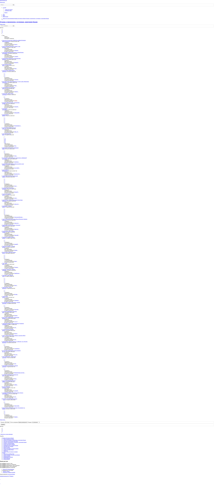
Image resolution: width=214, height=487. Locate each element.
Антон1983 (4, 109)
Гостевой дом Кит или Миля (8, 329)
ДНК (3, 312)
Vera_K (3, 253)
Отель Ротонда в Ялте (6, 64)
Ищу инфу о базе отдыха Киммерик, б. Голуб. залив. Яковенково (15, 81)
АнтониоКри (4, 53)
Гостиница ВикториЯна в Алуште (9, 127)
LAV (15, 327)
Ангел (15, 285)
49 (4, 139)
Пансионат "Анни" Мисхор (7, 275)
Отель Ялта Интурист (6, 133)
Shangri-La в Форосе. (6, 194)
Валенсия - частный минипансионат (9, 398)
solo (15, 339)
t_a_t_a (15, 321)
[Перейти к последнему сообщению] (17, 44)
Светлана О (4, 82)
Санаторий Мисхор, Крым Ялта (8, 87)
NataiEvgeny (16, 273)
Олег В (15, 44)
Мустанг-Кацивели (6, 386)
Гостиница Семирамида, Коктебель (9, 311)
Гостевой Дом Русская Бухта (8, 188)
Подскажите (4, 108)
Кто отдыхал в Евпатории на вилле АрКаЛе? (11, 350)
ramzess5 (4, 357)
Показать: (3, 422)
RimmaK (4, 318)
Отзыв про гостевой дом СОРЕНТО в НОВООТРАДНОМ (14, 40)
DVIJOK (3, 103)
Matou (3, 148)
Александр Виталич (18, 217)
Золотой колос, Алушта (7, 287)
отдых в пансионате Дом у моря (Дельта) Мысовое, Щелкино (14, 219)
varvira (3, 297)
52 (4, 142)
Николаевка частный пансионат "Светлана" (11, 225)
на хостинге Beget (11, 474)
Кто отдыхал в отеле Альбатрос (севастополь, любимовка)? (14, 157)
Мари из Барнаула (6, 41)
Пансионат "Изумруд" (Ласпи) (8, 237)
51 (4, 141)
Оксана (15, 315)
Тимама (3, 232)
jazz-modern (4, 158)
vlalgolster (4, 270)
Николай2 (16, 235)
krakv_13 (4, 128)
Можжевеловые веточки (19, 372)
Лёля (3, 65)
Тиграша (16, 267)
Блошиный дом (5, 114)
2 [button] (2, 30)
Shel (3, 375)
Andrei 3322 (16, 405)
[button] (2, 33)
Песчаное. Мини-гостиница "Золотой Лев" (11, 102)
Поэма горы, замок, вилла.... (8, 93)
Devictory (4, 47)
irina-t (15, 186)
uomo (4, 399)
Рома (15, 85)
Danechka (4, 303)
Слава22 (16, 56)
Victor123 (16, 79)
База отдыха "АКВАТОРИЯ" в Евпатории (10, 317)
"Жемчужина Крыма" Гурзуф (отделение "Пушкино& (13, 323)
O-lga (15, 155)
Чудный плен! (5, 296)
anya (3, 336)
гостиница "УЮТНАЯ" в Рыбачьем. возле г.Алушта (12, 392)
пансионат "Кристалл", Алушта (8, 269)
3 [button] (2, 31)
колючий (4, 387)
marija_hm (4, 201)
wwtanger (16, 50)
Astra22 (3, 238)
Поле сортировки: (14, 422)
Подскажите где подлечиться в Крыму (10, 365)
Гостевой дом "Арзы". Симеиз (8, 231)
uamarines (4, 71)
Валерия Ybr (4, 170)
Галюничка (4, 324)
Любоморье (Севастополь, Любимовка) (10, 147)
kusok (15, 261)
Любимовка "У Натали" (7, 206)
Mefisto (3, 115)
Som (15, 145)
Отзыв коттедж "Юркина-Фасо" (8, 70)
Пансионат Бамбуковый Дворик (8, 380)
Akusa (3, 207)
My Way (15, 294)
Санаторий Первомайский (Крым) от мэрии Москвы (13, 52)
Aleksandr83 (16, 112)
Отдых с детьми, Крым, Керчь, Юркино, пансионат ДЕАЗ (13, 335)
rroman (15, 100)
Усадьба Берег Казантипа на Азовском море (11, 58)
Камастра (16, 229)
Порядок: (30, 422)
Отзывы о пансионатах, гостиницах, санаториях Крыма (18, 22)
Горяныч (16, 91)
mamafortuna (16, 348)
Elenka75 (4, 59)
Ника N (3, 226)
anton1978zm (5, 393)
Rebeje (3, 164)
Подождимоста (17, 125)
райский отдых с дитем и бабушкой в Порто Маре (12, 200)
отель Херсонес (5, 169)
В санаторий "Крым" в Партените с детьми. (11, 302)
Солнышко (4, 94)
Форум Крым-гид (3, 0)
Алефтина (16, 161)
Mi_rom (3, 351)
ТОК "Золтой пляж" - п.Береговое (9, 356)
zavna (3, 195)
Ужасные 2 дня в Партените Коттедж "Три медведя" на (13, 407)
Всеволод (4, 342)
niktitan (3, 381)
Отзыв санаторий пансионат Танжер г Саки (11, 46)
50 (4, 140)
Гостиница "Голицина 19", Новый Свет (10, 374)
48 (4, 138)
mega (3, 276)
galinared (4, 288)
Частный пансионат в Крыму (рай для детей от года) (13, 163)
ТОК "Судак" (4, 263)
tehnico (3, 330)
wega (3, 264)
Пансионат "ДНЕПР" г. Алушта (8, 246)
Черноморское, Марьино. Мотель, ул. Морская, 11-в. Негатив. (15, 341)
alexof (3, 88)
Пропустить (2, 2)
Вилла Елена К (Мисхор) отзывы (9, 252)
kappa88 (16, 244)
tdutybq (3, 247)
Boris (3, 134)
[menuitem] (8, 9)
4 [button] (2, 32)
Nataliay (4, 408)
